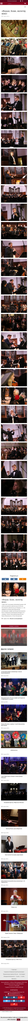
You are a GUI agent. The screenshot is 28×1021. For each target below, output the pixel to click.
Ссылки (18, 976)
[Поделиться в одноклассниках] (22, 579)
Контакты (14, 978)
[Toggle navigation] (25, 7)
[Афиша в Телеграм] (14, 1004)
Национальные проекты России (10, 974)
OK (18, 1019)
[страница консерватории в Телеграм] (6, 997)
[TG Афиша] (14, 997)
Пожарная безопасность (9, 976)
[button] (3, 637)
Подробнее (13, 1019)
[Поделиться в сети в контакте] (5, 579)
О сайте (22, 976)
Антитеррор (22, 974)
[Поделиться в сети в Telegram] (14, 579)
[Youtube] (21, 997)
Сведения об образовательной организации (14, 971)
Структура (14, 969)
